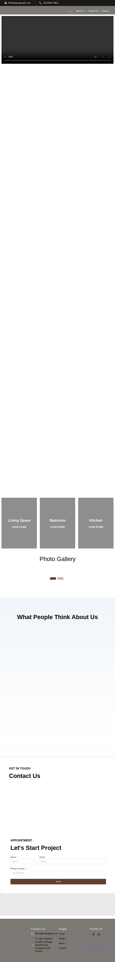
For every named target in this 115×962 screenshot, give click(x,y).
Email (42, 857)
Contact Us (93, 11)
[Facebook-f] (93, 934)
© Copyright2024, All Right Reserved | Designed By (96, 945)
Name (13, 857)
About (62, 943)
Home (69, 11)
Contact (62, 948)
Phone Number (17, 869)
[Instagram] (98, 934)
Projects (105, 11)
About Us (80, 11)
